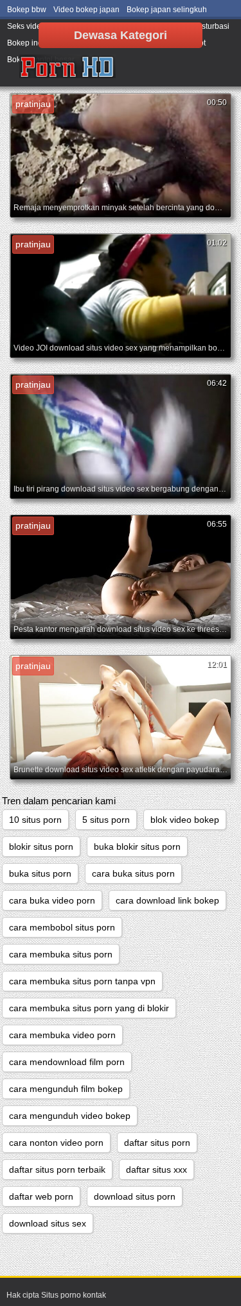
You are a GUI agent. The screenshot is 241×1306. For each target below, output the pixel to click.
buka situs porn (40, 873)
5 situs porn (106, 819)
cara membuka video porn (62, 1035)
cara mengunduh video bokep (69, 1116)
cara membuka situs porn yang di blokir (89, 1008)
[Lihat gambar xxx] (67, 67)
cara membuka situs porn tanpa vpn (82, 981)
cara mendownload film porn (67, 1062)
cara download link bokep (167, 900)
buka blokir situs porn (137, 846)
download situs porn (134, 1196)
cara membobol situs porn (62, 927)
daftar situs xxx (156, 1169)
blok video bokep (184, 819)
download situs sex (47, 1223)
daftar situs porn (157, 1142)
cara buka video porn (52, 900)
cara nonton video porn (56, 1142)
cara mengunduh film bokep (66, 1089)
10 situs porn (35, 819)
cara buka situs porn (133, 873)
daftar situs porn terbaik (57, 1169)
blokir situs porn (41, 846)
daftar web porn (41, 1196)
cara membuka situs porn (60, 954)
